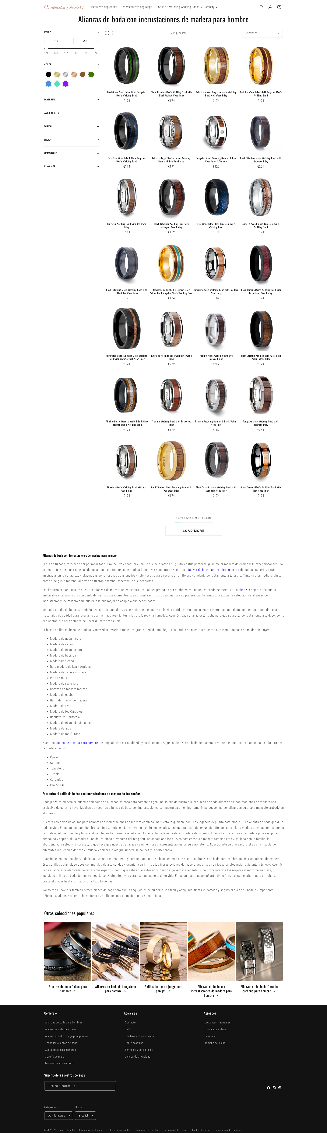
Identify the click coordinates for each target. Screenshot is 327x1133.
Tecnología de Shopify (90, 1130)
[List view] (114, 33)
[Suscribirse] (111, 1086)
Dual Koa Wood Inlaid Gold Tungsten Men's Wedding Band (261, 94)
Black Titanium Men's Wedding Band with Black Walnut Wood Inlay (171, 94)
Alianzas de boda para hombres (64, 1022)
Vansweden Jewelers (65, 1130)
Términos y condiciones (139, 1050)
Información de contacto (228, 1130)
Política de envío (201, 1130)
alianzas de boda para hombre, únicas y (213, 570)
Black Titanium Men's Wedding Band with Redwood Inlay (260, 160)
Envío (128, 1029)
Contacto (130, 1022)
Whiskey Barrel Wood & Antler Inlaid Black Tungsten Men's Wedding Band (127, 423)
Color (48, 64)
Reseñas (210, 1036)
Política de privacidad (147, 1130)
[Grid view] (107, 33)
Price (47, 32)
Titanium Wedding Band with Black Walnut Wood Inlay (216, 423)
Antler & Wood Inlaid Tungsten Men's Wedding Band (260, 225)
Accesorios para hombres (60, 1050)
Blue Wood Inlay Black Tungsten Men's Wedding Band (216, 225)
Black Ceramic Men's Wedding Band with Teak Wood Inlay (261, 489)
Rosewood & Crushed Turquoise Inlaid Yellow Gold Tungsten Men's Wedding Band (171, 291)
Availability (51, 112)
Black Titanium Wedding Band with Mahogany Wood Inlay (171, 225)
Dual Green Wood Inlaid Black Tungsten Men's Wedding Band (126, 94)
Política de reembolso (119, 1130)
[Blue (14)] (48, 84)
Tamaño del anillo (215, 1043)
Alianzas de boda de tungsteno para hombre (115, 988)
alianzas (244, 590)
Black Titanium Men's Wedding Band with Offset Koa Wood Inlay (126, 291)
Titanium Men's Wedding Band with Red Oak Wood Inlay (216, 291)
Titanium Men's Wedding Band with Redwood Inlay (216, 357)
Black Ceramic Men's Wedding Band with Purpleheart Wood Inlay (261, 291)
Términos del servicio (175, 1130)
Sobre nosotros (134, 1043)
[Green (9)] (91, 74)
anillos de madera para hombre (77, 743)
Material (50, 99)
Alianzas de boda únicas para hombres (68, 988)
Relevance (251, 33)
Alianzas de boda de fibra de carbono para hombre (259, 988)
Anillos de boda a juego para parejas (163, 988)
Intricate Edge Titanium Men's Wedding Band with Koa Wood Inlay (171, 160)
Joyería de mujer (55, 1056)
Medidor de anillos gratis (60, 1063)
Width (48, 126)
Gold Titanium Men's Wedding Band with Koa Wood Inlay (171, 489)
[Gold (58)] (57, 74)
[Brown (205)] (82, 74)
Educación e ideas (215, 1029)
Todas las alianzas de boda (61, 1043)
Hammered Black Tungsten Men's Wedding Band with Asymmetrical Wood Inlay (127, 357)
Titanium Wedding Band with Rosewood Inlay (171, 423)
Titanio (55, 774)
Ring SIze (49, 166)
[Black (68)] (48, 74)
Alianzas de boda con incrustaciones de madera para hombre (211, 991)
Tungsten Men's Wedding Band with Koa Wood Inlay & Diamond (216, 160)
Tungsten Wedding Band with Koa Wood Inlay (126, 225)
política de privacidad (137, 1056)
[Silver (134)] (65, 74)
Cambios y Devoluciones (139, 1036)
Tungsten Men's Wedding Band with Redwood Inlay (260, 423)
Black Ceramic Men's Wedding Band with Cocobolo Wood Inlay (216, 489)
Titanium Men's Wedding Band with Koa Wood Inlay (126, 489)
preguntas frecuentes (218, 1022)
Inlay (47, 139)
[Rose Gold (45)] (74, 74)
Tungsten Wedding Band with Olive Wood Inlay (171, 357)
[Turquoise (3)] (57, 84)
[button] (261, 7)
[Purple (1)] (65, 84)
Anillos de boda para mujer (61, 1029)
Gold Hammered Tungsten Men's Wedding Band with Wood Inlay (216, 94)
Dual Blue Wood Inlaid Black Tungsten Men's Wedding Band (127, 160)
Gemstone (50, 153)
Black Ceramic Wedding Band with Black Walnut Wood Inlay (261, 357)
